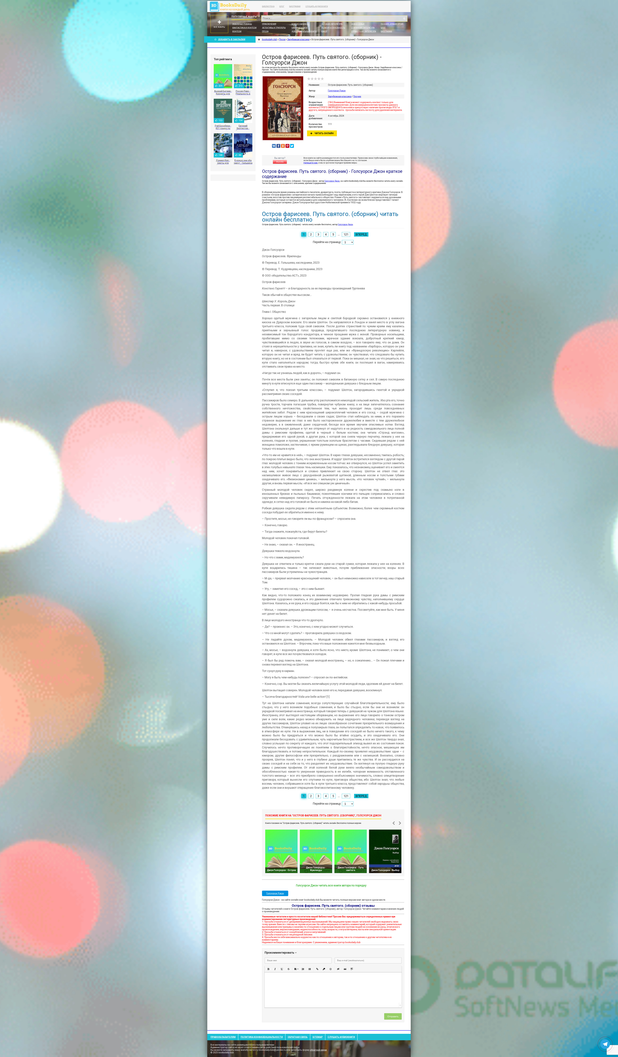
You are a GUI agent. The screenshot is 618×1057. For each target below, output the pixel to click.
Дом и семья (357, 24)
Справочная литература (363, 31)
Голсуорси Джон (337, 90)
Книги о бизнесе (300, 24)
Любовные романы (242, 24)
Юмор (324, 31)
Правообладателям (223, 1037)
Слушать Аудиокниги (316, 6)
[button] (268, 969)
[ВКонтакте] (274, 146)
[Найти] (404, 18)
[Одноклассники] (283, 146)
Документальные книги (304, 31)
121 (346, 234)
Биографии (294, 6)
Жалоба (280, 162)
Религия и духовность (333, 28)
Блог (281, 6)
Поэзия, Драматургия (392, 24)
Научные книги (299, 28)
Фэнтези (236, 31)
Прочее (357, 96)
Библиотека (268, 6)
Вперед (361, 234)
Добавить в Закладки (231, 39)
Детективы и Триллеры (274, 28)
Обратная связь (298, 1037)
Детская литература (331, 24)
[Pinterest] (287, 146)
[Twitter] (292, 146)
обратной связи (318, 1050)
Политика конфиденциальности (262, 1037)
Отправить (392, 1016)
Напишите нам (311, 163)
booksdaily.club (231, 6)
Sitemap (318, 1037)
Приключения (269, 24)
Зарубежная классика (339, 96)
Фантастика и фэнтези (244, 28)
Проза (265, 31)
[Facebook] (278, 146)
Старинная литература (363, 28)
